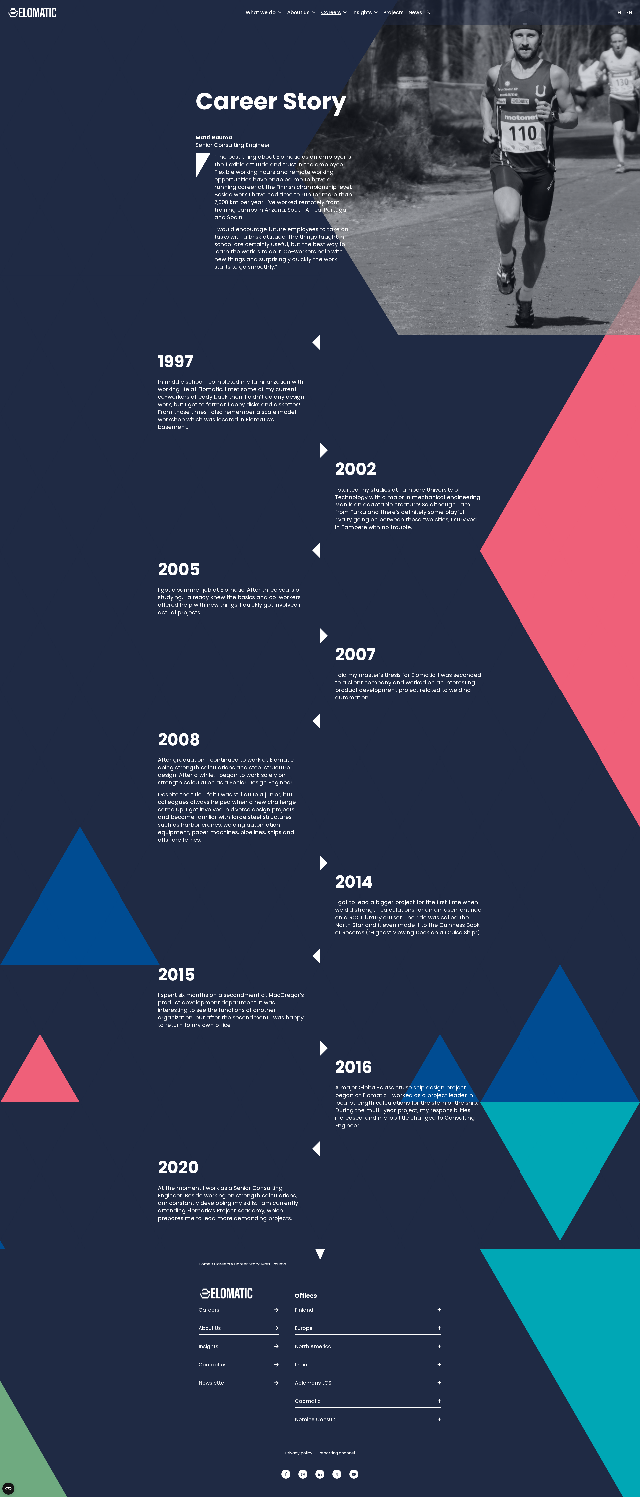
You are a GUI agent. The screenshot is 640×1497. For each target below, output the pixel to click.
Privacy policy (298, 1453)
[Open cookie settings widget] (8, 1489)
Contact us (213, 1364)
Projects (394, 12)
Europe (304, 1328)
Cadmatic (308, 1401)
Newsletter (212, 1382)
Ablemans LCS (313, 1382)
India (301, 1364)
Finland (304, 1309)
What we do (261, 12)
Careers (331, 12)
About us (298, 12)
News (415, 12)
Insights (362, 12)
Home (204, 1264)
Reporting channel (336, 1453)
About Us (210, 1328)
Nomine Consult (315, 1419)
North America (313, 1346)
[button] (428, 12)
